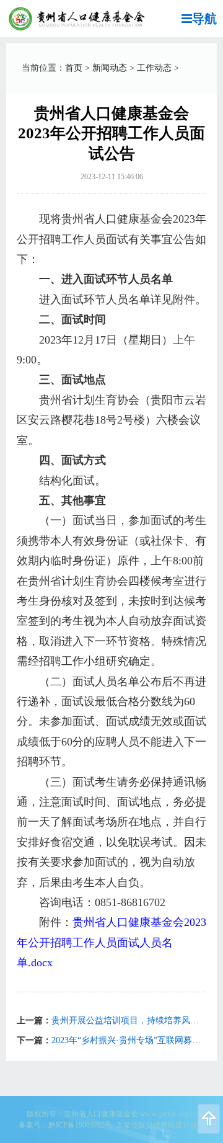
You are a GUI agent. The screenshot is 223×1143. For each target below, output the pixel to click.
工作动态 (154, 68)
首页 (73, 68)
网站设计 (175, 1125)
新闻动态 (109, 68)
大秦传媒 (131, 1125)
